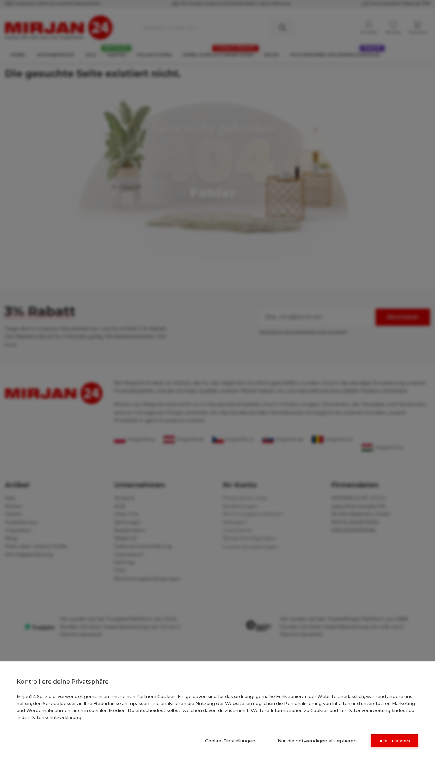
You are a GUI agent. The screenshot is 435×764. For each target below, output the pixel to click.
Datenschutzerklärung (55, 717)
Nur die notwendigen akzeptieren (317, 740)
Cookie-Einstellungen (230, 740)
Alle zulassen (394, 740)
